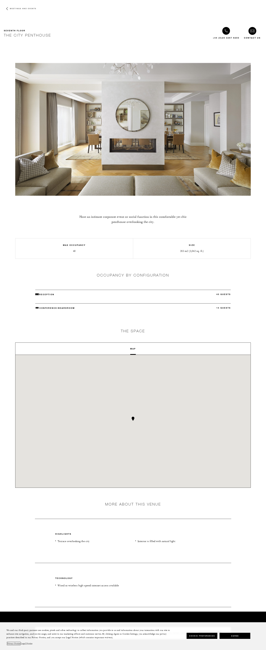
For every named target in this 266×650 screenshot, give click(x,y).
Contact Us (252, 38)
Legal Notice (26, 643)
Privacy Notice (13, 643)
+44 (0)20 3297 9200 (226, 38)
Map (133, 348)
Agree (235, 636)
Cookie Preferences (202, 636)
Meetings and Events (23, 8)
